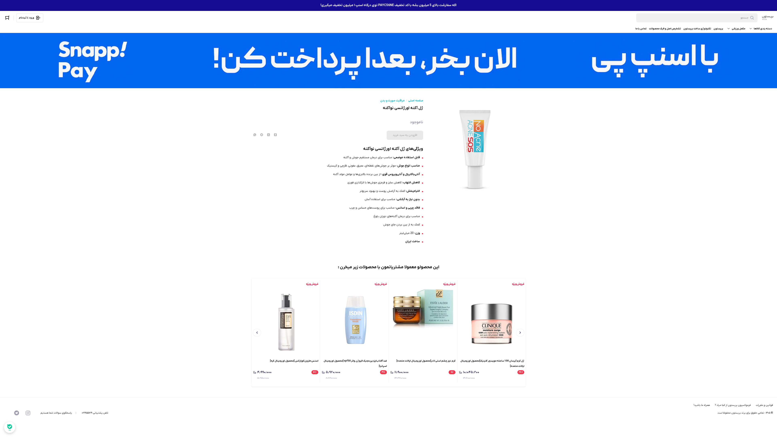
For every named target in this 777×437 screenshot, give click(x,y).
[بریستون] (768, 18)
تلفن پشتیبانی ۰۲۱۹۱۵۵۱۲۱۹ (95, 413)
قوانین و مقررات (764, 405)
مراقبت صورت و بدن (392, 100)
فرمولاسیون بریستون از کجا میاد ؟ (733, 405)
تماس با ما (640, 28)
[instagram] (27, 412)
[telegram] (261, 135)
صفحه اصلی (415, 100)
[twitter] (268, 135)
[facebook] (275, 135)
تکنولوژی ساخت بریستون (697, 28)
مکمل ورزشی (738, 28)
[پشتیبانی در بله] (9, 427)
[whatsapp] (254, 135)
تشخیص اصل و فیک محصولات (665, 28)
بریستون (718, 28)
